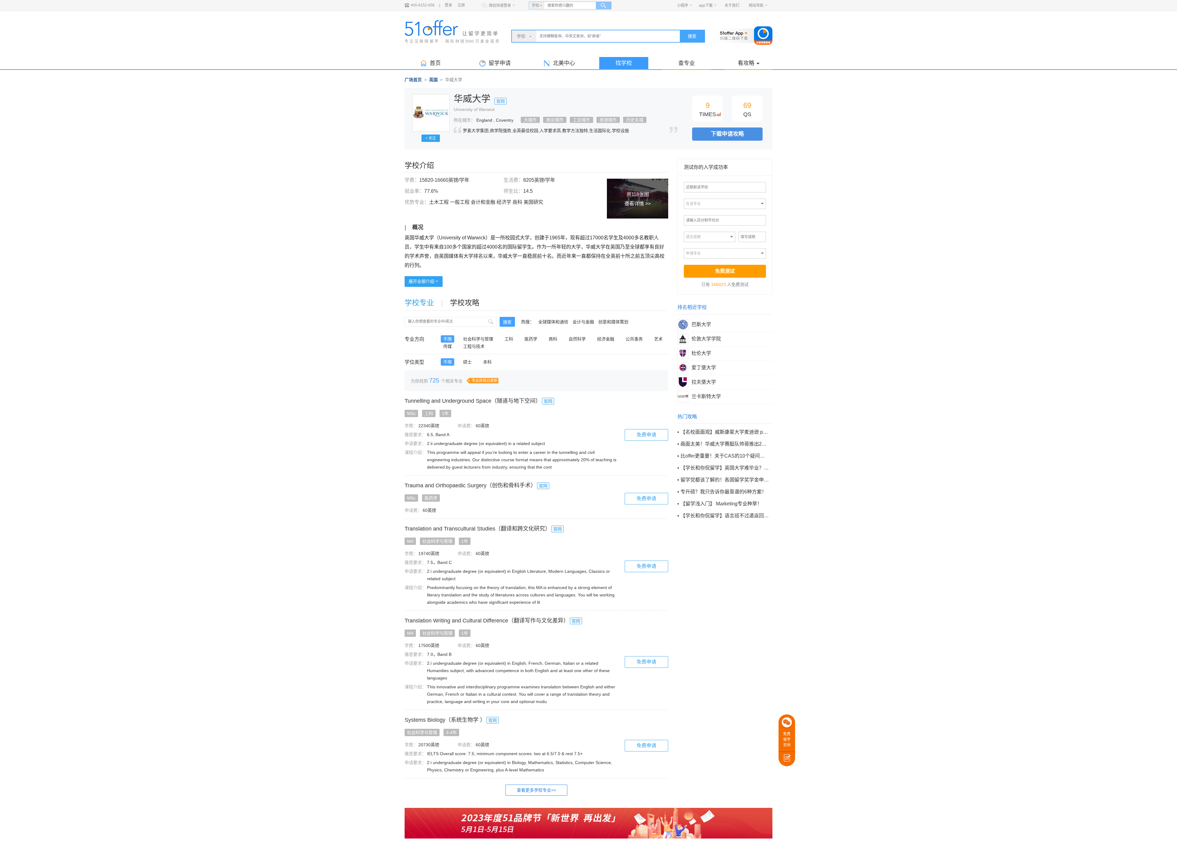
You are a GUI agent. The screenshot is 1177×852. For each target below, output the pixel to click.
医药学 (530, 339)
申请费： (466, 425)
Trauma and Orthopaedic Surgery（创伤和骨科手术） (470, 485)
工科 (509, 339)
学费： (412, 180)
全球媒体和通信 (553, 321)
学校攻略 (464, 303)
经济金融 (605, 339)
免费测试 (725, 271)
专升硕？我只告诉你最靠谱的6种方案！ (723, 491)
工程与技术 (474, 346)
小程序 (682, 5)
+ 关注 (430, 138)
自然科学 (577, 339)
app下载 (706, 5)
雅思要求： (415, 434)
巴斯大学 (701, 324)
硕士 (467, 361)
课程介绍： (415, 452)
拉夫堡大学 (703, 382)
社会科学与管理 (478, 339)
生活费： (513, 180)
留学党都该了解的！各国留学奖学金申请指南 (724, 479)
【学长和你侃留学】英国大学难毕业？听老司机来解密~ (724, 467)
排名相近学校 (692, 307)
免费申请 (646, 434)
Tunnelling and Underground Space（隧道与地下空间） (473, 401)
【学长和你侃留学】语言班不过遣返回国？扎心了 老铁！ (724, 515)
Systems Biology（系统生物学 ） (445, 720)
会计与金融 (583, 321)
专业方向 (414, 339)
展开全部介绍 (422, 281)
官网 (500, 101)
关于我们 (732, 5)
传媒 (447, 346)
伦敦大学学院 (706, 338)
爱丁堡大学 (703, 367)
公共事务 (634, 339)
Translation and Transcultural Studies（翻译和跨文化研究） (477, 529)
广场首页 (413, 79)
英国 (433, 79)
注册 (461, 5)
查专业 (686, 63)
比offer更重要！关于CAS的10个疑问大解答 (724, 455)
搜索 (692, 36)
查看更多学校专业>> (536, 790)
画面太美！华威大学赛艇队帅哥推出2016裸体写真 (724, 444)
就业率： (414, 191)
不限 (447, 339)
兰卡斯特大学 (706, 396)
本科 (487, 361)
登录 (448, 5)
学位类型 (414, 362)
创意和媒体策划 (613, 321)
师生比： (513, 191)
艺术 (658, 339)
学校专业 (419, 303)
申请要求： (415, 443)
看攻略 (746, 63)
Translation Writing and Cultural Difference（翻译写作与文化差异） (487, 621)
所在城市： (464, 120)
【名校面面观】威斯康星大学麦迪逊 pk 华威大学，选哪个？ (724, 432)
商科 (553, 339)
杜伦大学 (701, 353)
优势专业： (417, 202)
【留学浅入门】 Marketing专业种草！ (721, 503)
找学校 (623, 63)
